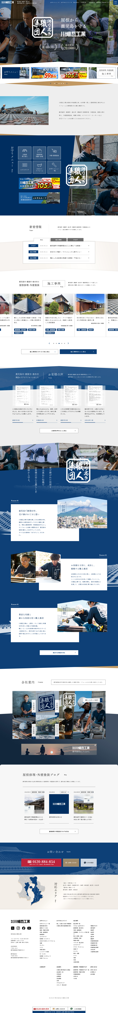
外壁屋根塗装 (76, 974)
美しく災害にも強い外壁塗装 (64, 923)
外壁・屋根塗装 (44, 932)
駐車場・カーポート (45, 939)
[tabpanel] (44, 73)
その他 (75, 978)
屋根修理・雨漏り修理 (79, 972)
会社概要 (59, 978)
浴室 (41, 943)
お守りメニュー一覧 (45, 923)
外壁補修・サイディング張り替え (81, 933)
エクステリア (43, 936)
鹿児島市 (93, 928)
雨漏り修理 (76, 940)
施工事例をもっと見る (78, 352)
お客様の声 (83, 2)
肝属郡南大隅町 (94, 947)
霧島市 (92, 930)
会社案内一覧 (60, 972)
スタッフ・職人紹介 (62, 985)
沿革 (58, 980)
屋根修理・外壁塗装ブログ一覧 (81, 970)
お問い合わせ (93, 970)
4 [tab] (61, 83)
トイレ (41, 947)
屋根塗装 (42, 934)
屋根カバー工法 (44, 928)
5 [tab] (63, 83)
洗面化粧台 (42, 949)
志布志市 (93, 949)
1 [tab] (54, 83)
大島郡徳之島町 (94, 951)
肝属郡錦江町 (94, 945)
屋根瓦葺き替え (44, 926)
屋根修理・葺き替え (78, 928)
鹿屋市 (92, 939)
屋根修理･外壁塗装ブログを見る (59, 831)
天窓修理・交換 (77, 938)
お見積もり (93, 972)
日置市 (92, 934)
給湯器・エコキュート (45, 956)
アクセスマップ (60, 983)
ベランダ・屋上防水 (78, 942)
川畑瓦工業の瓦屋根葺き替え (64, 926)
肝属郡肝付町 (94, 943)
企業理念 (59, 976)
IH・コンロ (42, 954)
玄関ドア (75, 949)
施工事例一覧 (76, 923)
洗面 (74, 957)
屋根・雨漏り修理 (44, 930)
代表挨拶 (59, 974)
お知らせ (75, 976)
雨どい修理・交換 (77, 936)
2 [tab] (56, 83)
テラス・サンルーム (78, 947)
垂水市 (92, 936)
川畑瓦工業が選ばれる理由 (63, 970)
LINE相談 (92, 974)
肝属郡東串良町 (94, 941)
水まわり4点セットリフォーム (47, 941)
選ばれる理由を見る (59, 653)
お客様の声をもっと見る (59, 431)
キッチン (42, 945)
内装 (74, 960)
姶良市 (92, 932)
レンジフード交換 (44, 951)
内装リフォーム (44, 958)
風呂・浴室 (76, 953)
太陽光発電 (76, 962)
